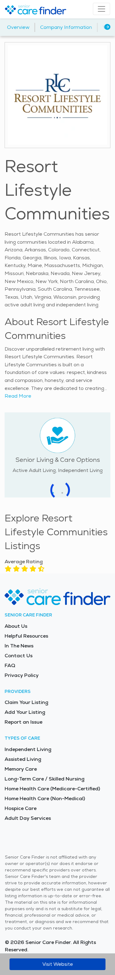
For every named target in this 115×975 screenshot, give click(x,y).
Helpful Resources (26, 636)
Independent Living (28, 749)
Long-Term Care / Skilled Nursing (44, 779)
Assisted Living (23, 759)
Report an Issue (23, 722)
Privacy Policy (22, 675)
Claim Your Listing (26, 702)
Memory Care (21, 769)
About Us (16, 626)
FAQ (10, 665)
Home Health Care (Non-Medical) (45, 798)
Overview (18, 27)
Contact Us (19, 655)
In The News (19, 646)
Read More (18, 396)
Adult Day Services (28, 818)
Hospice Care (20, 808)
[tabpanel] (57, 444)
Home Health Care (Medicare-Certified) (52, 788)
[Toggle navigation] (101, 9)
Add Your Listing (25, 712)
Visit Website (57, 964)
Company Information (66, 27)
